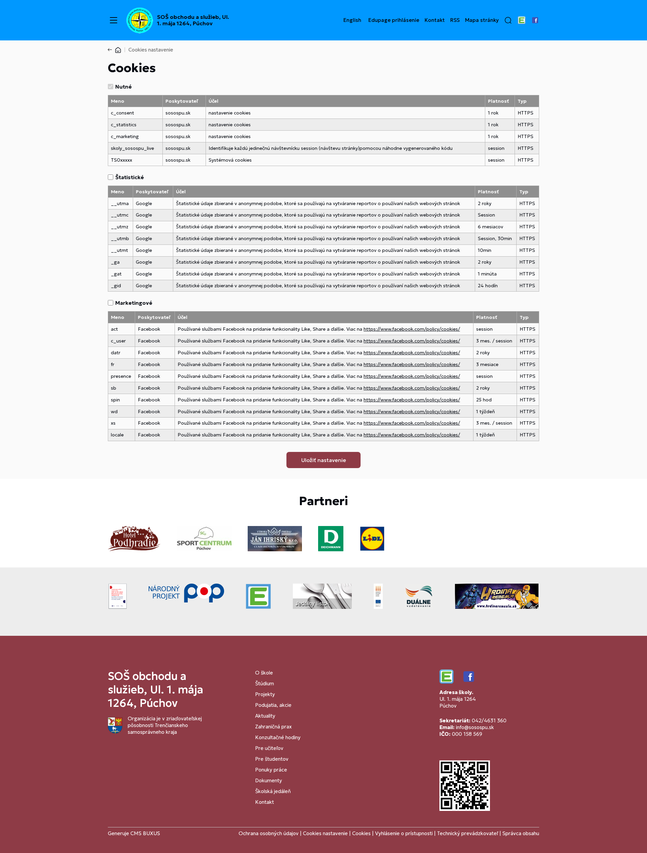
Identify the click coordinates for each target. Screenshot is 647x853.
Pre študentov (271, 759)
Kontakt (435, 20)
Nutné (123, 86)
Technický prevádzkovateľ (467, 833)
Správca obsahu (520, 833)
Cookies (362, 833)
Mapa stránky (482, 20)
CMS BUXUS (145, 833)
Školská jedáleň (273, 791)
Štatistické (129, 177)
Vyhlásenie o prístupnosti (404, 833)
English (352, 20)
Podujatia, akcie (273, 705)
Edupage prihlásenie (393, 20)
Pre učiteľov (269, 748)
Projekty (265, 694)
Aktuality (265, 716)
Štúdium (264, 683)
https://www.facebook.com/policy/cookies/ (412, 329)
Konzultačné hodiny (278, 737)
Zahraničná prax (273, 726)
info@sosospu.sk (475, 727)
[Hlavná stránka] (118, 49)
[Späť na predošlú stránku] (111, 49)
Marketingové (133, 302)
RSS (455, 20)
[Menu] (113, 20)
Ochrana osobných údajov (269, 833)
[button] (508, 20)
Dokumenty (268, 780)
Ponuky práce (271, 769)
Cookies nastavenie (325, 833)
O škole (264, 672)
